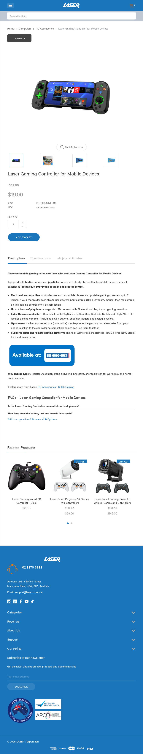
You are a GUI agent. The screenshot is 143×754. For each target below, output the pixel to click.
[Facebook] (21, 601)
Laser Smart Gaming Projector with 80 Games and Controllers (112, 500)
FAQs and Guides (69, 258)
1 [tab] (68, 523)
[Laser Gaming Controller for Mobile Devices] (42, 355)
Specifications (40, 258)
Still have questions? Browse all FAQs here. (32, 419)
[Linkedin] (15, 601)
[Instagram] (9, 601)
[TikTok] (32, 601)
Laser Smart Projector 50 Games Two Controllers (69, 500)
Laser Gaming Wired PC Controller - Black (26, 500)
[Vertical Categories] (10, 5)
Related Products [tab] (21, 447)
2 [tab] (71, 523)
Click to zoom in (74, 147)
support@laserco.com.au (29, 592)
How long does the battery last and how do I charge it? (40, 413)
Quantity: (13, 216)
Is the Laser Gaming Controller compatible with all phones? (43, 406)
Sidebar (20, 38)
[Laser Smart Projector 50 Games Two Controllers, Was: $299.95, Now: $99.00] (69, 476)
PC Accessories (47, 387)
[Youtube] (26, 601)
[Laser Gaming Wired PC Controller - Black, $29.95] (26, 476)
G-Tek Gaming (66, 387)
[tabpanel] (26, 485)
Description (16, 258)
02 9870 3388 (32, 567)
